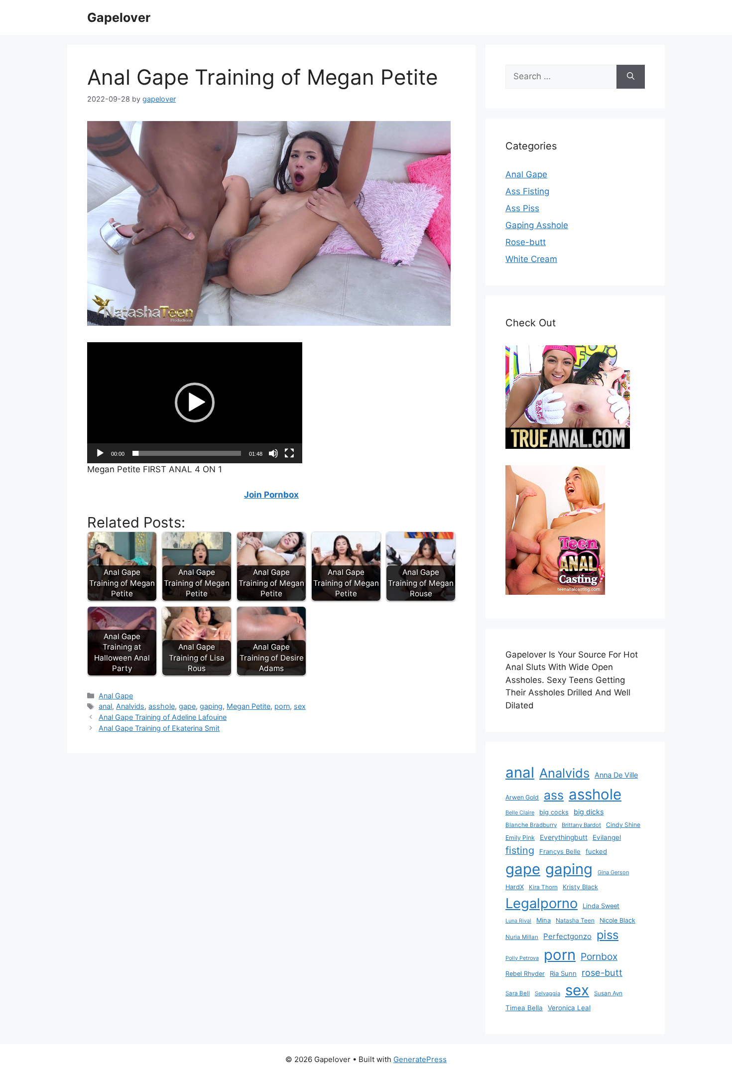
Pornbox (599, 956)
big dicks (589, 811)
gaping (211, 706)
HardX (514, 887)
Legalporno (541, 903)
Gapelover (118, 17)
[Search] (630, 77)
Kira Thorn (543, 887)
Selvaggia (547, 993)
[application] (194, 402)
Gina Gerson (613, 872)
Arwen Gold (522, 797)
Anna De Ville (616, 775)
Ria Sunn (563, 973)
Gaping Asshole (536, 225)
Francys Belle (560, 851)
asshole (161, 706)
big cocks (554, 812)
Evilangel (607, 837)
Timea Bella (524, 1008)
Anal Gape (116, 695)
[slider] (186, 453)
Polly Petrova (522, 958)
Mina (543, 920)
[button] (195, 402)
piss (607, 935)
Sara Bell (517, 993)
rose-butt (602, 972)
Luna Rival (518, 921)
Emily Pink (520, 837)
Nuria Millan (521, 937)
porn (282, 706)
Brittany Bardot (581, 824)
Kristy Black (580, 887)
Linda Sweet (601, 906)
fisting (519, 850)
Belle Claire (519, 812)
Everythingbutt (564, 837)
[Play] (100, 453)
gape (187, 706)
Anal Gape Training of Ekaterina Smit (159, 728)
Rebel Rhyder (525, 973)
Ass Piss (522, 208)
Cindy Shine (623, 824)
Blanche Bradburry (531, 824)
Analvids (130, 706)
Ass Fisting (527, 191)
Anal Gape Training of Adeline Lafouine (163, 717)
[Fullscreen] (289, 453)
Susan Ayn (608, 993)
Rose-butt (525, 242)
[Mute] (273, 453)
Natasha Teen (575, 920)
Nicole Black (617, 920)
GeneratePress (420, 1059)
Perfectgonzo (567, 936)
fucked (596, 851)
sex (300, 706)
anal (105, 706)
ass (554, 795)
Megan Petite (248, 706)
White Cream (531, 259)
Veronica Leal (569, 1008)
